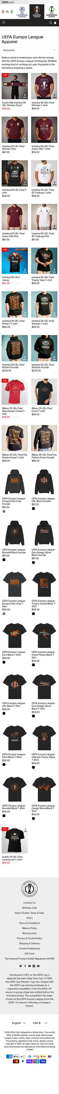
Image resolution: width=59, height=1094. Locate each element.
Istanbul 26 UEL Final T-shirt (14, 191)
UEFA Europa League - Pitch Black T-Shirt (14, 756)
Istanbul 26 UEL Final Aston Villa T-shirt (43, 148)
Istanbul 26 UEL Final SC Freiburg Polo (43, 235)
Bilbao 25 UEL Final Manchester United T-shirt (13, 411)
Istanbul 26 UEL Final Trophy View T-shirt (43, 279)
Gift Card (29, 953)
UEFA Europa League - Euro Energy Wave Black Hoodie (44, 552)
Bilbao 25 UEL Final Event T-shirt (42, 410)
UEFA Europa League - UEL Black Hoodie (44, 500)
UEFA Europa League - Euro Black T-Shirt (14, 653)
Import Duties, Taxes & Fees (29, 912)
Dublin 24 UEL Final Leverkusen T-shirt (12, 858)
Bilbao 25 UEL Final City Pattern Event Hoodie (44, 456)
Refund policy (29, 933)
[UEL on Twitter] (20, 966)
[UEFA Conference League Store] (51, 11)
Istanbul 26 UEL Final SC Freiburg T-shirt (43, 191)
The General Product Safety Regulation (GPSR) (29, 958)
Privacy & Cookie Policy (29, 938)
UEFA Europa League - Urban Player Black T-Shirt (44, 655)
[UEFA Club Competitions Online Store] (29, 889)
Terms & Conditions (29, 923)
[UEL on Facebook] (25, 966)
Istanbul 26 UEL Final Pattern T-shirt (13, 322)
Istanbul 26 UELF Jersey (11, 279)
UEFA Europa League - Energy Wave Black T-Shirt (44, 808)
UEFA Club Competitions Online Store (26, 1032)
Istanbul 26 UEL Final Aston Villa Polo (13, 235)
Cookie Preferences (29, 948)
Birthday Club (29, 907)
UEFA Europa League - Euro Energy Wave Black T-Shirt (44, 706)
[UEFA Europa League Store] (37, 11)
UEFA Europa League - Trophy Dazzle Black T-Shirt (44, 603)
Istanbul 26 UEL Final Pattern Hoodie (13, 366)
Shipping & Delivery (29, 943)
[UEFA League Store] (7, 11)
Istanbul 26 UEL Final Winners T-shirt (43, 104)
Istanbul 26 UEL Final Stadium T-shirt (43, 322)
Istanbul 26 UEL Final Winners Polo (13, 148)
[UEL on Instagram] (33, 966)
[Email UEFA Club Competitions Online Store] (38, 966)
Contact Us (29, 902)
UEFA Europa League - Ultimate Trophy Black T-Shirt (44, 757)
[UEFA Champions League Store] (22, 11)
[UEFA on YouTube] (29, 966)
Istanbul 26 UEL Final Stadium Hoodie (43, 366)
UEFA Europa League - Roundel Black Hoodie (14, 551)
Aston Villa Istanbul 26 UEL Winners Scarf (14, 104)
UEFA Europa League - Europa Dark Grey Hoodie (14, 501)
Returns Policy (29, 928)
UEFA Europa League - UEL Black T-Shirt (14, 704)
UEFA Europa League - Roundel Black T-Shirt (14, 807)
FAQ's (29, 918)
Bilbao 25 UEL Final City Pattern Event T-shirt (14, 456)
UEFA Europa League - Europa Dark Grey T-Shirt (14, 603)
